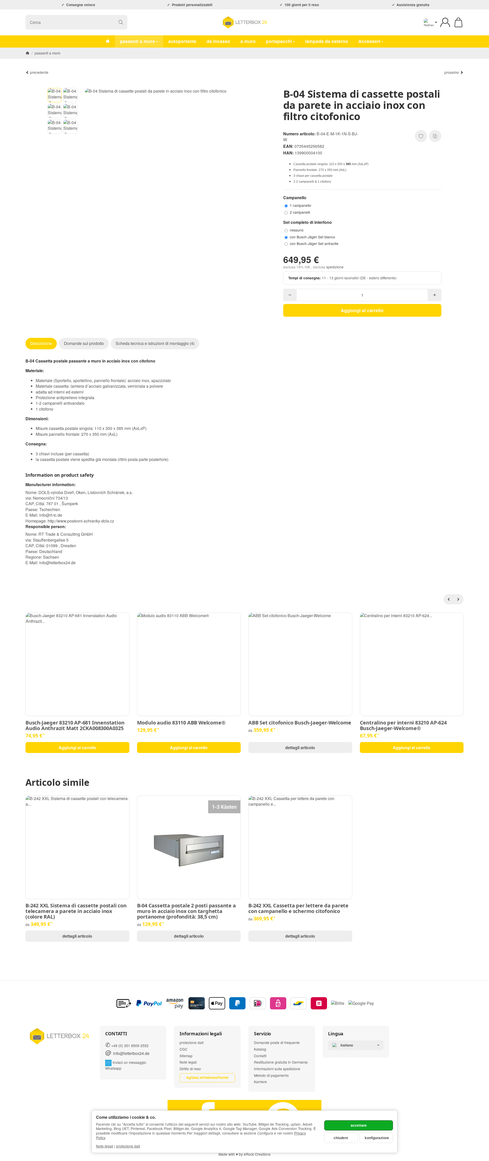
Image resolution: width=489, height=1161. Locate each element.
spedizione (335, 266)
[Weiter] (458, 599)
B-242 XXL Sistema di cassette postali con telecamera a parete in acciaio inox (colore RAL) (76, 911)
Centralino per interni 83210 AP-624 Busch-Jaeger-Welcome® (403, 725)
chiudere (341, 1137)
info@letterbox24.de (57, 562)
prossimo (451, 72)
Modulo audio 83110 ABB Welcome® (181, 722)
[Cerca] (120, 22)
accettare (359, 1125)
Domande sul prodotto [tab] (84, 343)
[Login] (445, 22)
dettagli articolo (300, 747)
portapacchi (279, 41)
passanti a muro (137, 41)
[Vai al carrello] (458, 22)
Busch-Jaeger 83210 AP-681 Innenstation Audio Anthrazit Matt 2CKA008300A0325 (74, 725)
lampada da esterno (326, 41)
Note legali (104, 1146)
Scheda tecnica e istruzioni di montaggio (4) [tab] (155, 343)
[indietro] (448, 599)
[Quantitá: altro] (434, 295)
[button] (55, 95)
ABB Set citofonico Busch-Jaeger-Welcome (299, 722)
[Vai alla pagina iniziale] (244, 22)
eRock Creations (257, 1154)
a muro (248, 41)
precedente (39, 72)
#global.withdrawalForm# (207, 1077)
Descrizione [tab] (41, 343)
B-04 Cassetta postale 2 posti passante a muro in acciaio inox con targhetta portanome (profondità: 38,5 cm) (186, 911)
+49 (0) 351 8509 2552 (129, 1045)
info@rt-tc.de (50, 515)
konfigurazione (377, 1137)
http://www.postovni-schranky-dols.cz (81, 521)
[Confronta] (435, 136)
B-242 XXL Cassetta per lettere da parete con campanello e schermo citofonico (298, 908)
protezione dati (128, 1146)
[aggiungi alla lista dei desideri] (421, 136)
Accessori (369, 41)
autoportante (182, 41)
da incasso (218, 41)
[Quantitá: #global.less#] (290, 295)
